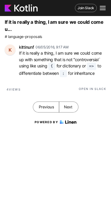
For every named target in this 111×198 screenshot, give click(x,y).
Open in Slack (92, 89)
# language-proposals (23, 36)
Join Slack (86, 8)
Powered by (46, 122)
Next (68, 106)
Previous (46, 106)
